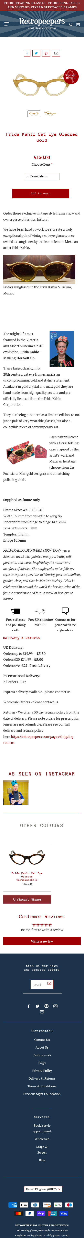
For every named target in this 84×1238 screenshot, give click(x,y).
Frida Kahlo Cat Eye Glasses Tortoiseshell (27, 876)
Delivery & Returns (42, 1078)
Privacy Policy (42, 1070)
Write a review (42, 941)
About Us (42, 1047)
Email (56, 53)
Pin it (46, 53)
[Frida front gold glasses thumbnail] (34, 114)
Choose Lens (41, 164)
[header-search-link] (70, 24)
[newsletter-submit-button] (49, 984)
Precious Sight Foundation (42, 1094)
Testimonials (42, 1055)
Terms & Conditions (42, 1086)
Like (27, 53)
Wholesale (42, 1139)
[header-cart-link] (78, 24)
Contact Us (42, 1039)
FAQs (42, 1063)
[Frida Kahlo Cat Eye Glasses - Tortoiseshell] (27, 857)
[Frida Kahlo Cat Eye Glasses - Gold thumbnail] (50, 114)
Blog (42, 1160)
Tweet (36, 53)
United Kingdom (41, 1189)
